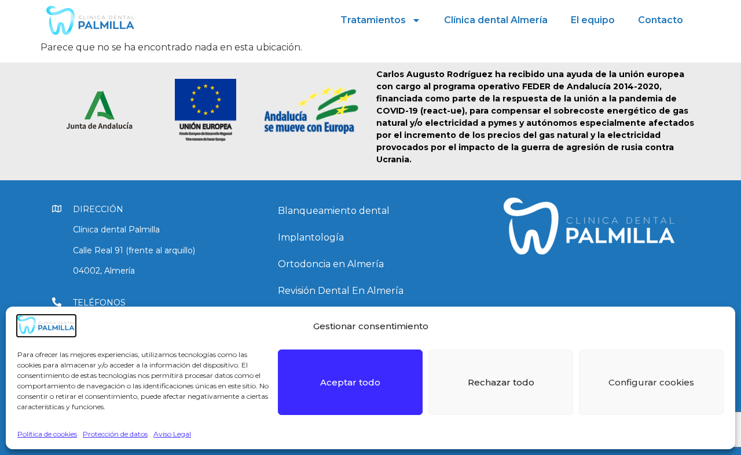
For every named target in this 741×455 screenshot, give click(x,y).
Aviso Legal (172, 433)
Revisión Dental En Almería (340, 290)
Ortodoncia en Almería (331, 264)
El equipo (593, 20)
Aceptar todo (350, 382)
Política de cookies (47, 433)
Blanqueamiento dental (334, 210)
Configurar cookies (651, 382)
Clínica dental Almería (496, 20)
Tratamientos (373, 20)
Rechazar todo (501, 382)
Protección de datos (115, 433)
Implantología (311, 237)
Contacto (660, 20)
